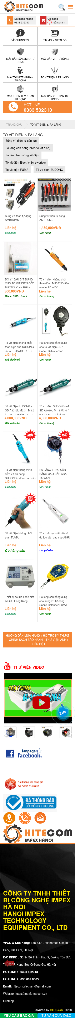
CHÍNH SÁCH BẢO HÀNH (26, 639)
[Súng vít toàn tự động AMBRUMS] (20, 194)
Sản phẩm (56, 20)
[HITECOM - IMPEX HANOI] (23, 6)
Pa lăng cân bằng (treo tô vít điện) (27, 148)
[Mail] (40, 818)
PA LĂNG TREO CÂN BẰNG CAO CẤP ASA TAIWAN (53, 474)
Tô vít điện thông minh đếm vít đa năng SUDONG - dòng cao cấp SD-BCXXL (20, 476)
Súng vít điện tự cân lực (21, 140)
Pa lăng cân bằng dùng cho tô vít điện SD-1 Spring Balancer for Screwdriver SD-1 (53, 349)
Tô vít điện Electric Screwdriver (25, 162)
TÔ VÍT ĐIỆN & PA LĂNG (45, 124)
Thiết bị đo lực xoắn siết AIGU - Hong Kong (19, 599)
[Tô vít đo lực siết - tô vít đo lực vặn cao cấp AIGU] (54, 512)
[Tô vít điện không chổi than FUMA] (20, 512)
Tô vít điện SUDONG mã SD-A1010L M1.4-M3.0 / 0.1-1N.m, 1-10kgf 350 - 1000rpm (54, 412)
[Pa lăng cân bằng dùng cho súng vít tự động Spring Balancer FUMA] (54, 575)
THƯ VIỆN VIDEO (29, 667)
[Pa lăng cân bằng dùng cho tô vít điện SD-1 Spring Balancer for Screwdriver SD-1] (54, 321)
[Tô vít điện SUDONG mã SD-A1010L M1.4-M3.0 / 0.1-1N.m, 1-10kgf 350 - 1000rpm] (54, 385)
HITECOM (57, 1010)
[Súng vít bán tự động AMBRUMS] (54, 194)
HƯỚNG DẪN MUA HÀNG (23, 635)
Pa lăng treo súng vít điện (22, 155)
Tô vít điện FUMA (16, 170)
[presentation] (6, 733)
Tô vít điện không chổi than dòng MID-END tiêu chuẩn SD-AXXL (54, 283)
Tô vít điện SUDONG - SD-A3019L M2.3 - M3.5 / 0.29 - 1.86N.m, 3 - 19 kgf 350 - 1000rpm (19, 412)
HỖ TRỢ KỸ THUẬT (56, 635)
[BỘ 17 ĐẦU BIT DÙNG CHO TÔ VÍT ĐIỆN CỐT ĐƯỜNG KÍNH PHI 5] (20, 258)
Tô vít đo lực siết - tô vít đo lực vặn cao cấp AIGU (54, 535)
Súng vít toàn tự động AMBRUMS (18, 218)
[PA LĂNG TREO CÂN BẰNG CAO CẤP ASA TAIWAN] (54, 448)
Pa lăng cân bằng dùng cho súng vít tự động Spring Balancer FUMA (53, 601)
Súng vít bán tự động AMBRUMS (52, 218)
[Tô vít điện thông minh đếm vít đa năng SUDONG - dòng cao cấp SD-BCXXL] (20, 448)
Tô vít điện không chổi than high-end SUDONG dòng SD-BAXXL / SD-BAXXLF (19, 349)
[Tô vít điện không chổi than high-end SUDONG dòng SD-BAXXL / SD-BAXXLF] (20, 321)
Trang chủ (14, 124)
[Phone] (25, 818)
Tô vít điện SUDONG (49, 170)
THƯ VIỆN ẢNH (56, 639)
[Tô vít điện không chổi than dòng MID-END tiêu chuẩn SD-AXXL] (54, 258)
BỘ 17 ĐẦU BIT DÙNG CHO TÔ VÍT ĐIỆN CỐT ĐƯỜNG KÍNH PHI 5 (19, 283)
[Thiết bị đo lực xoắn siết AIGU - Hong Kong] (20, 575)
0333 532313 (38, 109)
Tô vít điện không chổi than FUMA (18, 535)
